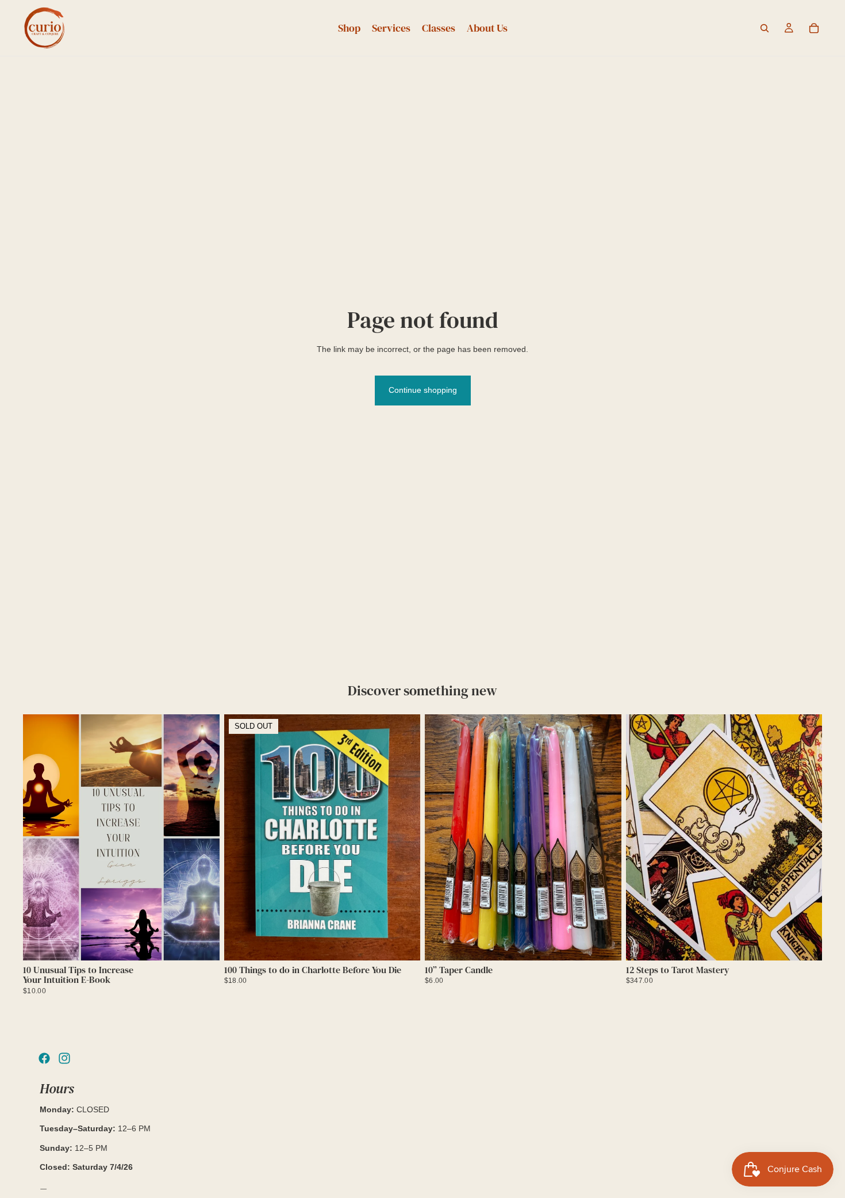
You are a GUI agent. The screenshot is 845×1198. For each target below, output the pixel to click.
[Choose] (603, 942)
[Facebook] (44, 1058)
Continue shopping (423, 390)
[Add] (201, 942)
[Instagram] (64, 1058)
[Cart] (814, 28)
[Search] (764, 28)
